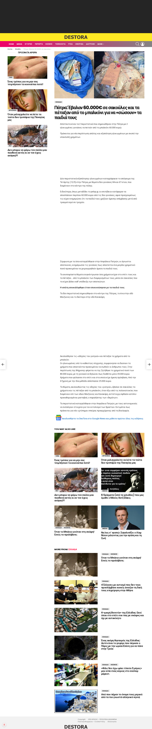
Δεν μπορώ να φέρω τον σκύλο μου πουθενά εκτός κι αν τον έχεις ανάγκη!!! (74, 497)
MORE (99, 44)
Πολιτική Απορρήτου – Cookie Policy (91, 722)
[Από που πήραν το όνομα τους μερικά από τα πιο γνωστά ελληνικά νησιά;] (76, 701)
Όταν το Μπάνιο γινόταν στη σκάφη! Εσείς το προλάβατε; (74, 533)
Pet (57, 491)
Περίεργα (39, 44)
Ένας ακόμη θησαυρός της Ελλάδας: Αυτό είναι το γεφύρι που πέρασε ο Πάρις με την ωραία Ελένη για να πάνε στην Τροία (122, 645)
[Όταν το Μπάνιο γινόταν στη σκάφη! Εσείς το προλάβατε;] (76, 517)
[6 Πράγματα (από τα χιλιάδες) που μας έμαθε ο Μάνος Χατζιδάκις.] (122, 480)
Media (19, 44)
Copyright (81, 719)
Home (11, 44)
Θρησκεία (106, 456)
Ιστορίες (28, 44)
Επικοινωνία (112, 722)
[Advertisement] (76, 16)
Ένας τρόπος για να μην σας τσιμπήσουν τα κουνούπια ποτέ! (72, 461)
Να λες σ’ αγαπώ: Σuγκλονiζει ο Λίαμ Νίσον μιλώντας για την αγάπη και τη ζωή (121, 535)
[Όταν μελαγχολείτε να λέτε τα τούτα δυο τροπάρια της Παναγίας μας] (122, 445)
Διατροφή (90, 44)
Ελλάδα (59, 528)
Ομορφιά (79, 44)
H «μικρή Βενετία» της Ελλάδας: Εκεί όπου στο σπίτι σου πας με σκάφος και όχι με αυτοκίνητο (122, 615)
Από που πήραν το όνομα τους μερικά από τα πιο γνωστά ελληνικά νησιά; (121, 696)
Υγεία (70, 44)
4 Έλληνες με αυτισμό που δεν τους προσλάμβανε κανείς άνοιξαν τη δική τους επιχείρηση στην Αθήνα (121, 587)
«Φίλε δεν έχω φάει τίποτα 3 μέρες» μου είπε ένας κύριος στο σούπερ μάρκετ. (121, 670)
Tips (57, 456)
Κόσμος (48, 44)
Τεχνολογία (60, 44)
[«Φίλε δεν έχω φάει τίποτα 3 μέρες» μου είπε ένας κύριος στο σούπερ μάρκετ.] (76, 675)
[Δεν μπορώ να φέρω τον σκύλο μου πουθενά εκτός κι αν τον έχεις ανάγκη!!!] (76, 480)
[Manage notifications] (4, 725)
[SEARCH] (137, 44)
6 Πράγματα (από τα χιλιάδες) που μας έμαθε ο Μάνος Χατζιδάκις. (122, 496)
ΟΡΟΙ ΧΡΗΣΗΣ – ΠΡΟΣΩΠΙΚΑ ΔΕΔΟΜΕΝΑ (102, 719)
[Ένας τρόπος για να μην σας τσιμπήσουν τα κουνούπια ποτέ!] (76, 445)
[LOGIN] (142, 44)
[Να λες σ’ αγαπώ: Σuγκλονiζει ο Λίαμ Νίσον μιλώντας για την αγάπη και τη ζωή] (122, 517)
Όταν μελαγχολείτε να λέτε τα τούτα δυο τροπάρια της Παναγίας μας (121, 461)
